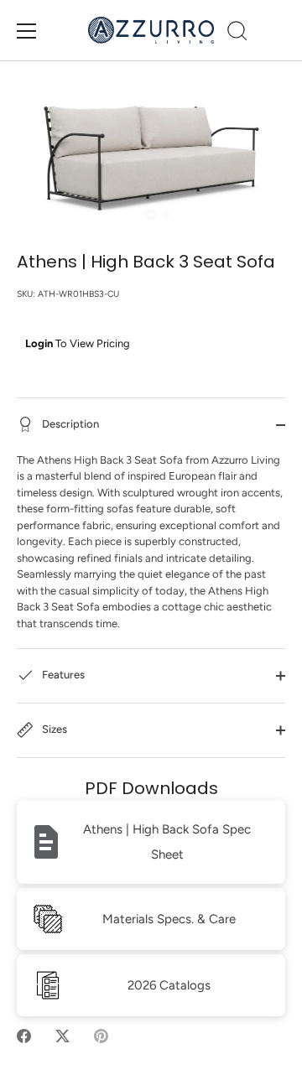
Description (69, 424)
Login (39, 343)
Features (62, 675)
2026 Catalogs (169, 985)
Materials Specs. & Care (169, 919)
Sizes (53, 730)
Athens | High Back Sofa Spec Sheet (167, 842)
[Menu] (26, 31)
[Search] (237, 33)
